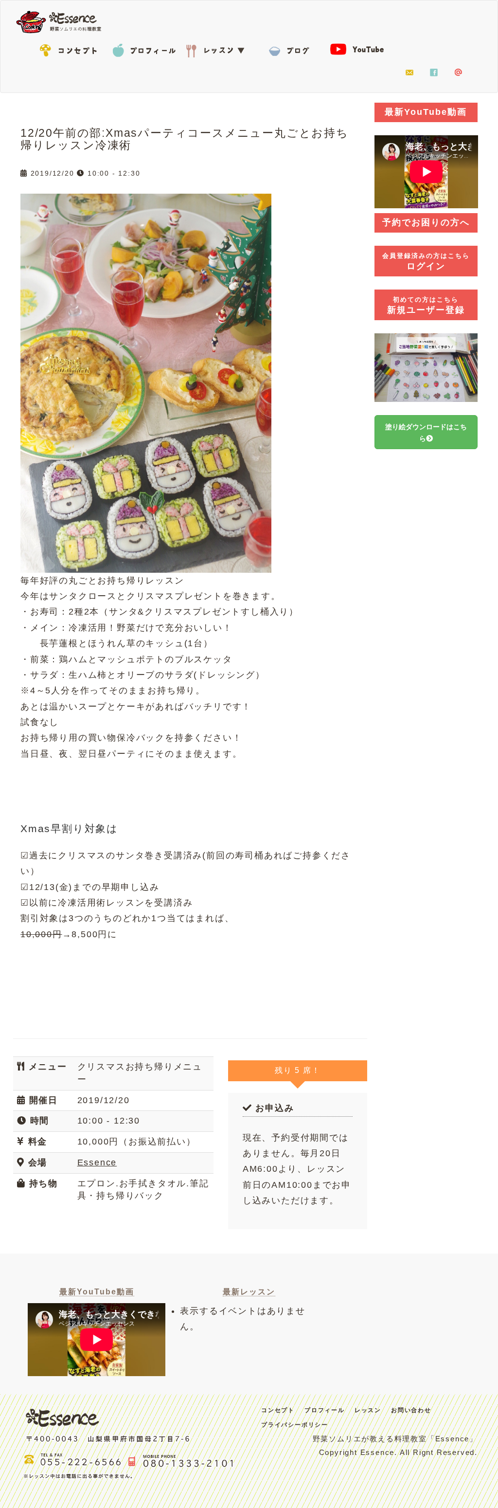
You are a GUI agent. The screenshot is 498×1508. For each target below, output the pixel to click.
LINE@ (458, 73)
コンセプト (71, 48)
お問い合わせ (409, 73)
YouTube (363, 48)
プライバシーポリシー (294, 1424)
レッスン (217, 48)
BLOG (290, 48)
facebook (434, 73)
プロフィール (144, 48)
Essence (61, 21)
